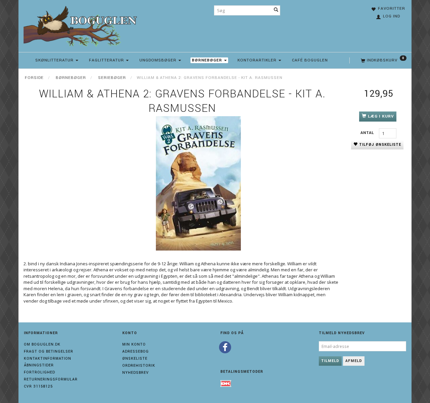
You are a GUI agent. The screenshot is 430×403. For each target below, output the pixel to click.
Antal (368, 133)
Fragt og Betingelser (48, 351)
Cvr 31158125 (38, 386)
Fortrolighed (39, 372)
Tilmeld (330, 360)
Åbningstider (39, 365)
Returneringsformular (51, 379)
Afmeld (353, 360)
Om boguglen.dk (42, 344)
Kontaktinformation (47, 358)
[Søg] (276, 10)
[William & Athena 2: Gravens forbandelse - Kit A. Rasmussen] (198, 183)
